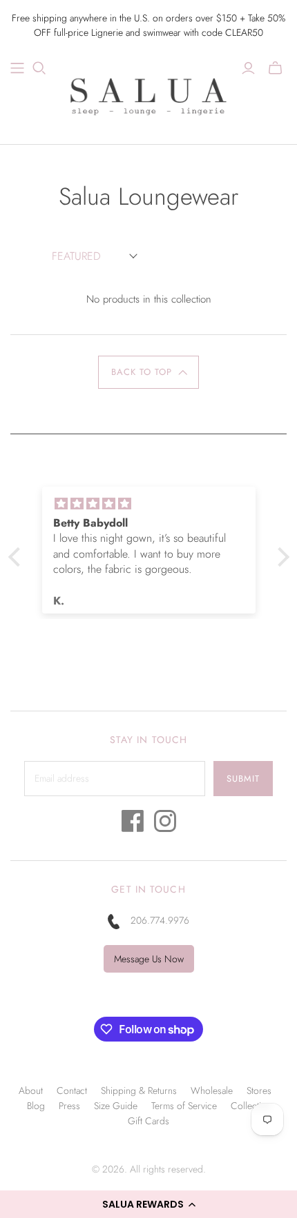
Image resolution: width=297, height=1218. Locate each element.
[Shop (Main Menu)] (17, 68)
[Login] (248, 68)
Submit (243, 778)
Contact (72, 1090)
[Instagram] (165, 825)
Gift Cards (148, 1121)
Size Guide (115, 1106)
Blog (36, 1106)
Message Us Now (149, 959)
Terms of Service (184, 1106)
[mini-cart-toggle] (275, 68)
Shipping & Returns (139, 1090)
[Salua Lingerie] (148, 94)
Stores (259, 1090)
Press (69, 1106)
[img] (149, 504)
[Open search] (39, 68)
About (31, 1090)
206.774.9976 (160, 920)
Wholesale (212, 1090)
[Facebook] (133, 825)
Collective (250, 1106)
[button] (148, 1204)
